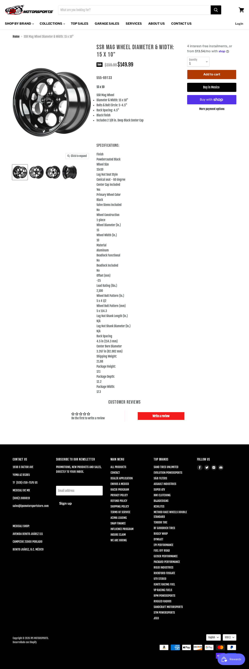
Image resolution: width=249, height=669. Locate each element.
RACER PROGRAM (119, 489)
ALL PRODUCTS (118, 467)
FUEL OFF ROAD (162, 550)
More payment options (211, 109)
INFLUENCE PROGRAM (121, 529)
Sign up (65, 503)
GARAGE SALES (107, 23)
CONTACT (115, 472)
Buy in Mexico (212, 87)
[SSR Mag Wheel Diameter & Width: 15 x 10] (20, 172)
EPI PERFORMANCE (163, 545)
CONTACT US (181, 23)
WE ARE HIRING (118, 540)
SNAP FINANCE (118, 523)
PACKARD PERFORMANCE (167, 562)
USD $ (228, 637)
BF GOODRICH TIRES (164, 528)
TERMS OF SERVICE (120, 512)
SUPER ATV (159, 489)
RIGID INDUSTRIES (163, 567)
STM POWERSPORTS (164, 612)
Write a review (161, 416)
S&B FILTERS (160, 478)
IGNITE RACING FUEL (164, 584)
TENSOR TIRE (160, 522)
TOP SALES (79, 23)
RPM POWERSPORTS (164, 595)
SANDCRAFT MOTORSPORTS (168, 607)
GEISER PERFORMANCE (166, 556)
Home (16, 36)
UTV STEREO (160, 579)
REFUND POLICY (118, 501)
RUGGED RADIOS (162, 601)
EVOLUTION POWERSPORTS (168, 472)
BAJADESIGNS (161, 501)
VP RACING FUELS (163, 590)
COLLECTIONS (51, 23)
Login (239, 23)
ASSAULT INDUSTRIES (165, 484)
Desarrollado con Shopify (25, 642)
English (211, 637)
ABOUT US (156, 23)
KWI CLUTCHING (162, 495)
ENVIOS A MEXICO (119, 484)
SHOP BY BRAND (18, 23)
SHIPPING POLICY (119, 506)
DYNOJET (158, 539)
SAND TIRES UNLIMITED (166, 467)
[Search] (216, 9)
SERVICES (134, 23)
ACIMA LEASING (118, 518)
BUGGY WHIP (161, 534)
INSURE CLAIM (118, 534)
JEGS (156, 618)
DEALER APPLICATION (121, 478)
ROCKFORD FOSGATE (164, 573)
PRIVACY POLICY (119, 495)
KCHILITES (159, 506)
